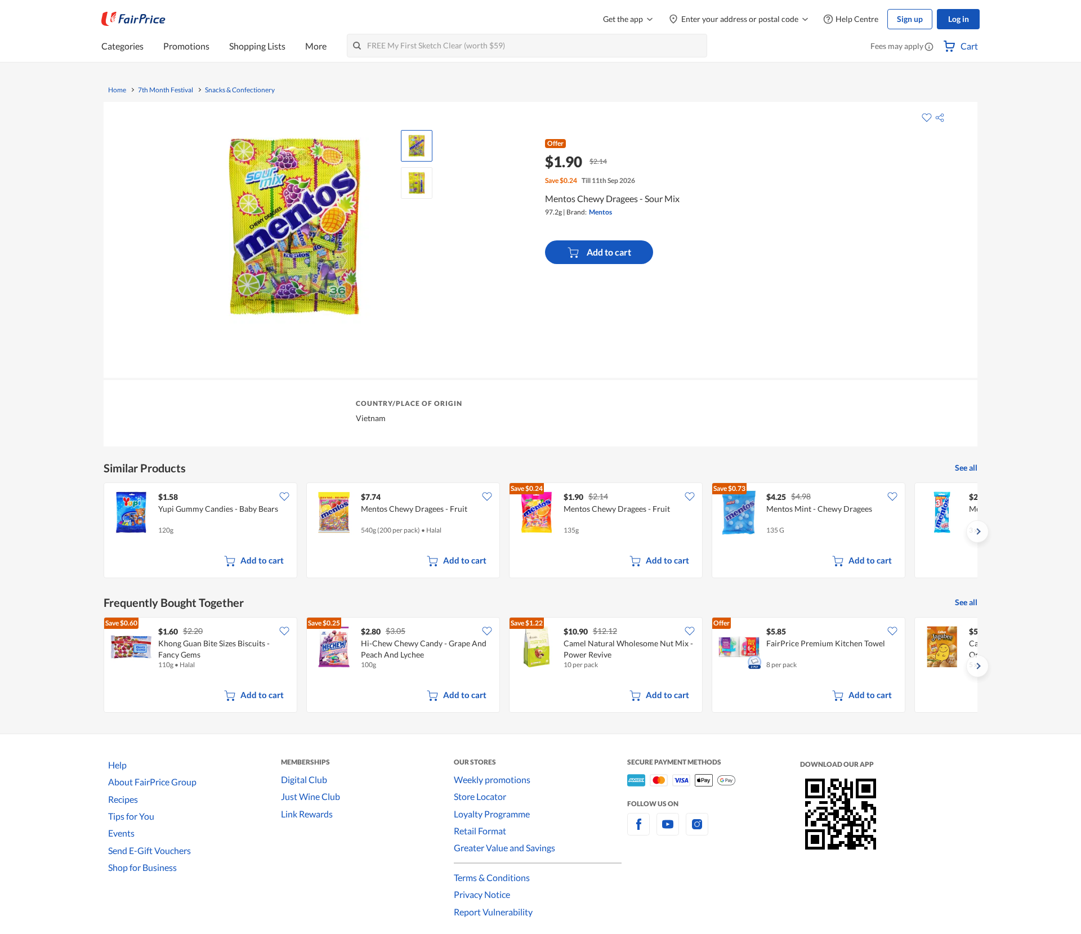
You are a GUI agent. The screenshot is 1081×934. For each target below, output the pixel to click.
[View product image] (416, 145)
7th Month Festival (165, 90)
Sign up (910, 19)
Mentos (600, 212)
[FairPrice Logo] (133, 19)
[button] (928, 47)
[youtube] (667, 830)
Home (117, 90)
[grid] (540, 531)
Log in (958, 19)
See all (966, 467)
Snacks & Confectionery (240, 90)
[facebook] (638, 830)
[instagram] (697, 830)
